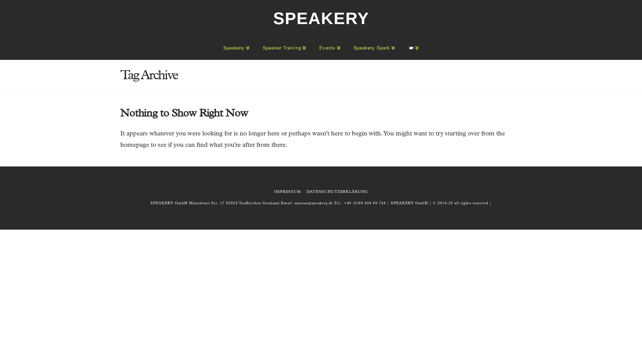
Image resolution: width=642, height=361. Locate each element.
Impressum (287, 192)
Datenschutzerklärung (337, 192)
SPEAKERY (321, 18)
